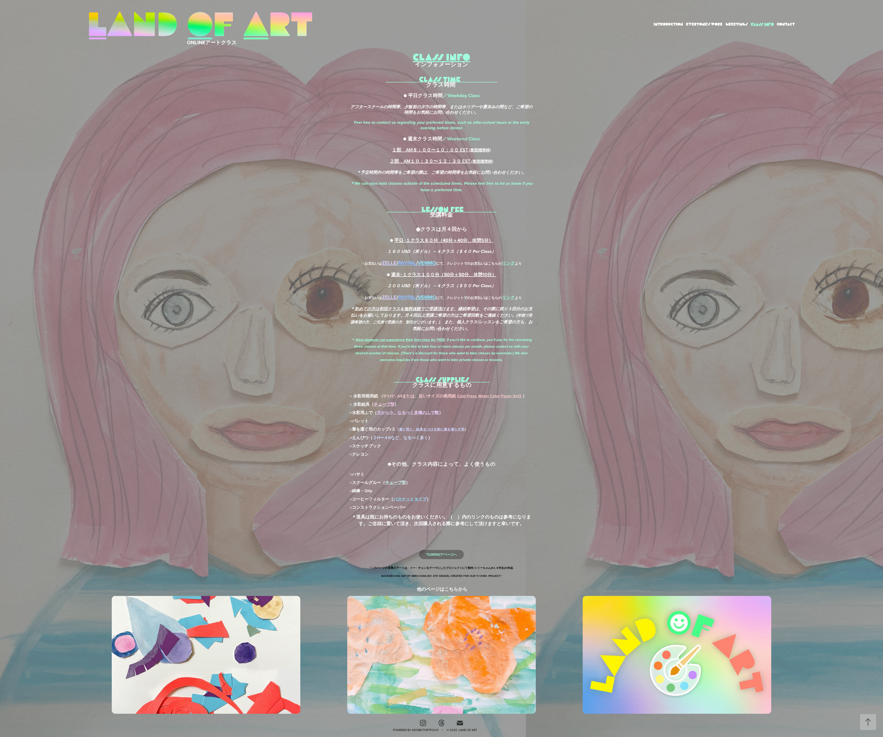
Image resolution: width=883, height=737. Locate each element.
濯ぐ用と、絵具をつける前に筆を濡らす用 (431, 429)
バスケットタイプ (410, 499)
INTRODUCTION (668, 24)
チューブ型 (395, 482)
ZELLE (389, 262)
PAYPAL (407, 262)
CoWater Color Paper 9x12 (489, 396)
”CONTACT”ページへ (441, 554)
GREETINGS (736, 24)
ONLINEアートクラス (212, 42)
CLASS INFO (762, 24)
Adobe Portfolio (425, 730)
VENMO (427, 262)
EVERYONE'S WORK (704, 24)
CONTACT (786, 24)
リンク (508, 263)
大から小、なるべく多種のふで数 (408, 412)
